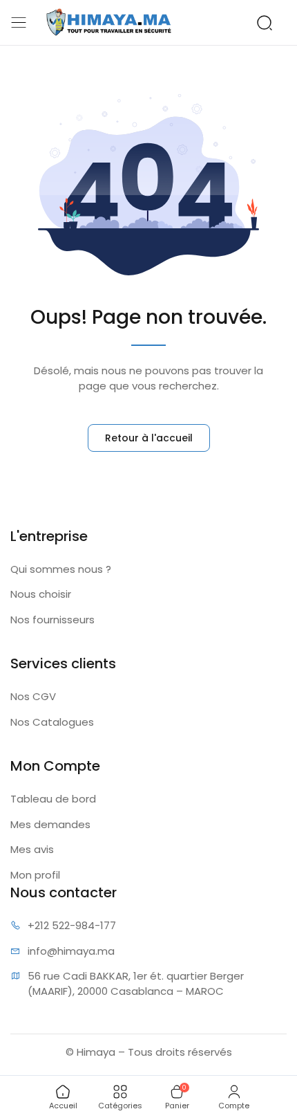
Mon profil (35, 875)
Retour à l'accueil (149, 438)
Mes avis (32, 849)
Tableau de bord (53, 798)
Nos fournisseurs (52, 619)
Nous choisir (40, 594)
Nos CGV (33, 696)
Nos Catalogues (52, 722)
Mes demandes (50, 824)
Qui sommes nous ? (60, 569)
